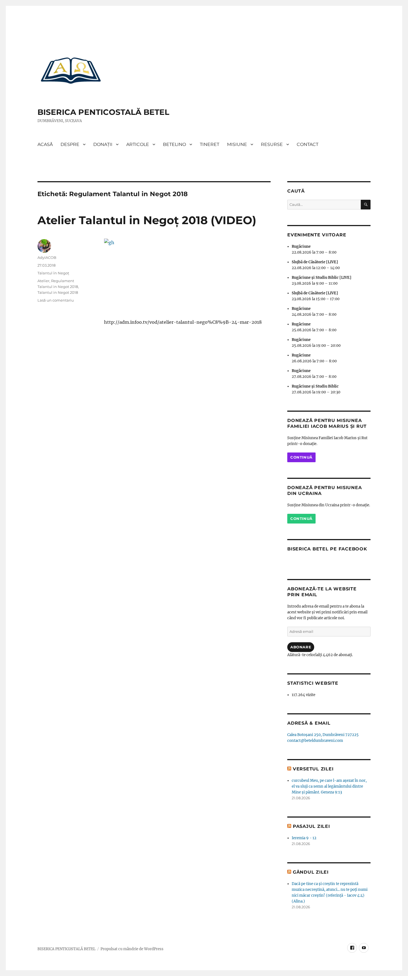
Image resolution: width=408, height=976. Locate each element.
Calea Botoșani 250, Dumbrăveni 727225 (323, 734)
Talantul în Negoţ (53, 273)
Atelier (43, 281)
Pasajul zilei (311, 826)
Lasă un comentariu (55, 300)
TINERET (209, 144)
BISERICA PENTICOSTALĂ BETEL (103, 112)
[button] (70, 70)
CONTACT (307, 144)
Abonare (300, 647)
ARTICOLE (137, 144)
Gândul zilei (311, 872)
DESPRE (70, 144)
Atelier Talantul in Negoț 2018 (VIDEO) (146, 220)
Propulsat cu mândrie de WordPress (131, 949)
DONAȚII (102, 144)
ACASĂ (45, 144)
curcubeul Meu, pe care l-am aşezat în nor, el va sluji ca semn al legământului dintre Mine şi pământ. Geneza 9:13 (329, 786)
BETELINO (174, 144)
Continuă (301, 457)
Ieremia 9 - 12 (304, 838)
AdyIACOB (46, 257)
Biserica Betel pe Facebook (327, 549)
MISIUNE (237, 144)
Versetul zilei (313, 769)
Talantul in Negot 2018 (57, 292)
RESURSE (272, 144)
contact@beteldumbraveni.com (315, 740)
